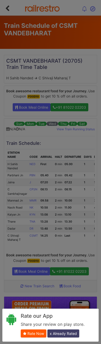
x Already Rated (63, 333)
